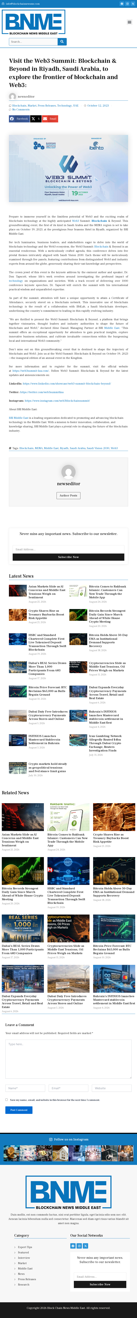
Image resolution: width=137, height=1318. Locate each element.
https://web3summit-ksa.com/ (30, 371)
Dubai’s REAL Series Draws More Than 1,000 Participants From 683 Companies (47, 668)
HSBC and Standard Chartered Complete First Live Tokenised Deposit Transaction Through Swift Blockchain (47, 642)
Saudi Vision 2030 (98, 448)
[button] (130, 22)
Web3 (75, 221)
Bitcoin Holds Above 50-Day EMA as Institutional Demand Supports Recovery (108, 640)
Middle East (112, 328)
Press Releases (47, 105)
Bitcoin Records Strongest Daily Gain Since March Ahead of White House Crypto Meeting (107, 616)
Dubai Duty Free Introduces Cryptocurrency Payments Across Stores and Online (48, 715)
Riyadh (64, 448)
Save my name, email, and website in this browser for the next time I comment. (55, 1100)
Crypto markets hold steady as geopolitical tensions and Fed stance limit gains (48, 767)
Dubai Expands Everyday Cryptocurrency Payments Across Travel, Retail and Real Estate (107, 692)
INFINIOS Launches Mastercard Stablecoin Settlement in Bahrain (44, 739)
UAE (75, 105)
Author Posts (68, 495)
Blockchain (19, 105)
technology (16, 281)
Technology (64, 105)
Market (32, 105)
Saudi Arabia (77, 448)
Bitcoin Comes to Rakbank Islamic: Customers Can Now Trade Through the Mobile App (107, 592)
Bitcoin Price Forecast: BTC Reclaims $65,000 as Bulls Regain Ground (48, 691)
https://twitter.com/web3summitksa (42, 392)
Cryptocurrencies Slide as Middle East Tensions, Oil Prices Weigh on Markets (107, 666)
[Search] (62, 41)
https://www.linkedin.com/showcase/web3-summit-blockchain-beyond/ (67, 383)
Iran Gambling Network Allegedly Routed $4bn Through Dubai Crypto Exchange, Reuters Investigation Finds (105, 743)
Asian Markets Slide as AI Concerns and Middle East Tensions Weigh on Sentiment (47, 592)
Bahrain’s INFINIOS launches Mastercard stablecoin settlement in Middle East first (106, 717)
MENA (39, 448)
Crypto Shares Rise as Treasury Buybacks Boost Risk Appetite (46, 614)
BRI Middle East (18, 418)
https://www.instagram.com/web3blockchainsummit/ (57, 401)
